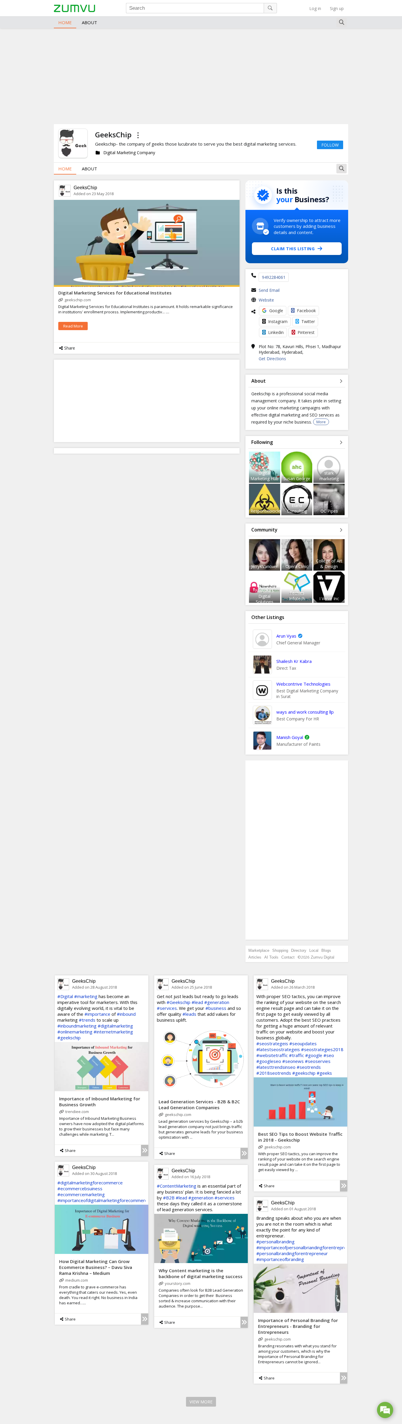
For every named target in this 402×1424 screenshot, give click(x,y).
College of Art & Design (329, 563)
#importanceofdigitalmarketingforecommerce (103, 1200)
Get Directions (272, 358)
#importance (97, 1014)
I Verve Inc (329, 598)
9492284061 (273, 277)
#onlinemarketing (74, 1032)
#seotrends (309, 1067)
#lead (197, 1002)
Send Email (269, 290)
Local (313, 950)
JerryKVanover (264, 566)
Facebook (306, 310)
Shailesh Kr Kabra (294, 661)
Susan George (296, 478)
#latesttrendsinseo (275, 1067)
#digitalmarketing (115, 1026)
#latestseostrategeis (278, 1049)
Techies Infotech (297, 595)
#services (167, 1008)
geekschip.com (77, 299)
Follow (330, 145)
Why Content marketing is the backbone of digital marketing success (200, 1273)
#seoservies (317, 1061)
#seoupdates (303, 1043)
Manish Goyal (289, 737)
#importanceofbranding (280, 1259)
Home (65, 22)
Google (276, 310)
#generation (216, 1002)
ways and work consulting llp (305, 712)
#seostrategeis (272, 1043)
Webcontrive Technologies (303, 684)
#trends (87, 1020)
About (89, 22)
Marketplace (258, 950)
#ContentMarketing (176, 1186)
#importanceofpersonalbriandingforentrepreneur (306, 1247)
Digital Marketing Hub (264, 475)
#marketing (85, 996)
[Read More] (144, 1150)
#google (313, 1055)
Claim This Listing (293, 248)
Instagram (278, 321)
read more (73, 326)
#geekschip (69, 1038)
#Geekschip (178, 1002)
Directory (298, 950)
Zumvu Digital (322, 957)
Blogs (326, 950)
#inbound (126, 1014)
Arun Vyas (286, 636)
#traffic (296, 1055)
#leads (189, 1014)
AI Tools (271, 957)
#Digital (65, 996)
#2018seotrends (273, 1073)
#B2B (169, 1198)
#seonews (293, 1061)
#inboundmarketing (77, 1026)
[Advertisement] (201, 75)
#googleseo (268, 1061)
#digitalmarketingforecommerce (90, 1183)
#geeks (324, 1073)
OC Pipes (329, 511)
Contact (288, 957)
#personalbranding (275, 1241)
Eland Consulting (297, 508)
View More (201, 1402)
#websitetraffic (272, 1055)
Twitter (308, 321)
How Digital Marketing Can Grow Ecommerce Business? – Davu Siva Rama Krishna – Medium (95, 1267)
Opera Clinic (296, 566)
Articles (254, 957)
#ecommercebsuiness (79, 1188)
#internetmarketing (113, 1032)
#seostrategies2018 (322, 1049)
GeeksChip (85, 187)
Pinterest (306, 332)
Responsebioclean (267, 511)
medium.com (76, 1280)
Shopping (280, 950)
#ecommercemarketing (81, 1194)
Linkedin (276, 332)
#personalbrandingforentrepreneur (292, 1253)
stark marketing (329, 475)
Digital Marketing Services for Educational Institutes (115, 293)
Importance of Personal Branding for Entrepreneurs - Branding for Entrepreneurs (298, 1326)
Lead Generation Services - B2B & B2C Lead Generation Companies (199, 1104)
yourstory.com (177, 1283)
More (321, 421)
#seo (328, 1055)
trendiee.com (77, 1111)
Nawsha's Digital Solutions (264, 596)
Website (266, 300)
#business (215, 1008)
